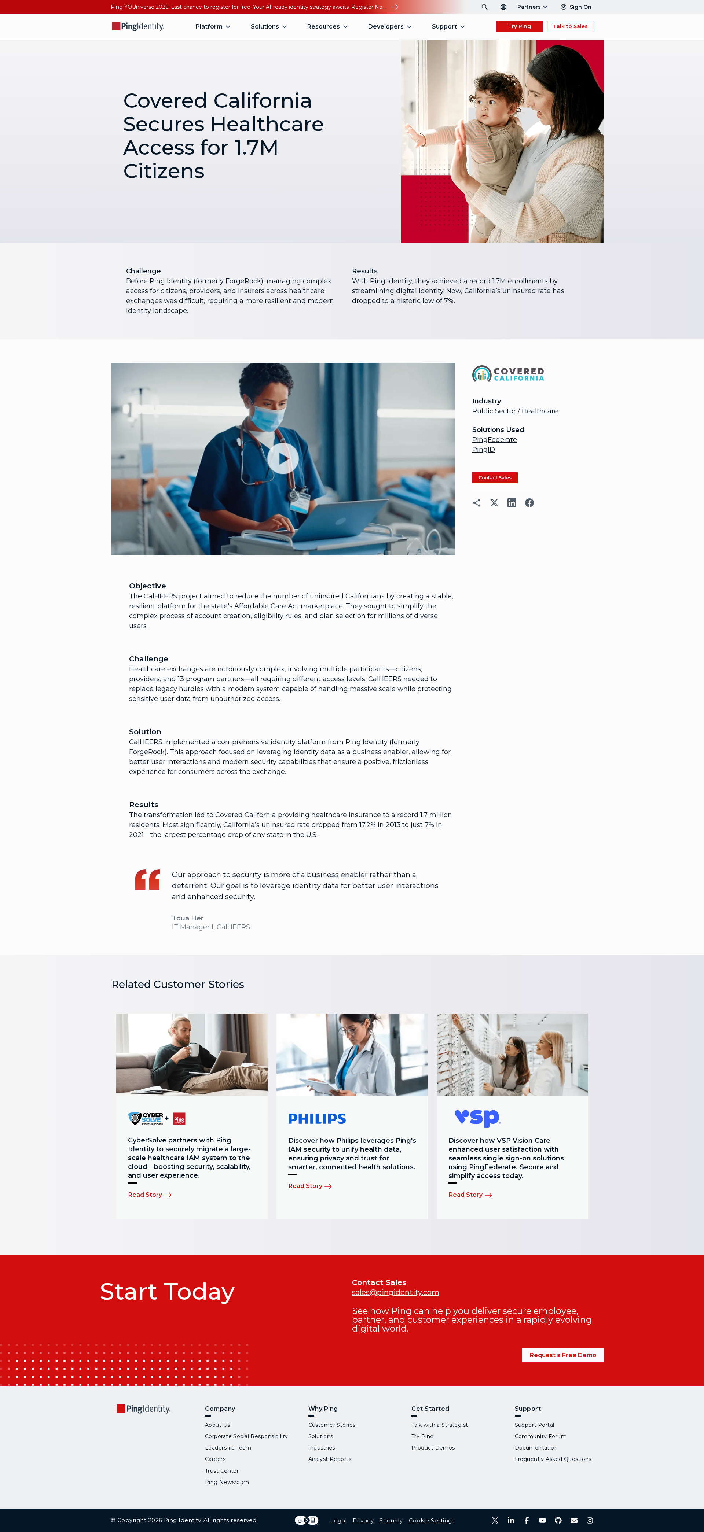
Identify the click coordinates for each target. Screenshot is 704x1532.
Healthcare (540, 411)
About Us (217, 1425)
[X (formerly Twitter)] (495, 1520)
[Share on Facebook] (529, 502)
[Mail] (574, 1520)
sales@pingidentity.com (395, 1292)
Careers (215, 1459)
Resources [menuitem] (323, 26)
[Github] (558, 1520)
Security (391, 1520)
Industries (321, 1447)
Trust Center (222, 1471)
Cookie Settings (432, 1520)
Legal (338, 1520)
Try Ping (519, 26)
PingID (483, 450)
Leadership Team (228, 1447)
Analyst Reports (330, 1459)
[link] (495, 477)
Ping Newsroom (227, 1482)
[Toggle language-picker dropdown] (503, 7)
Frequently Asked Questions (553, 1459)
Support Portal (534, 1425)
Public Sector (494, 411)
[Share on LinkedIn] (511, 502)
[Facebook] (526, 1520)
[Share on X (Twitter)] (494, 502)
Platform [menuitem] (209, 26)
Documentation (536, 1447)
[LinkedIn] (510, 1520)
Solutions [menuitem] (265, 26)
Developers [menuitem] (386, 26)
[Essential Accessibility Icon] (307, 1520)
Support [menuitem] (444, 26)
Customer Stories (332, 1425)
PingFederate (494, 440)
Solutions (320, 1436)
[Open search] (484, 7)
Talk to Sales (570, 26)
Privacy (363, 1520)
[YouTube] (542, 1520)
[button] (283, 459)
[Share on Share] (476, 502)
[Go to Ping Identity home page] (138, 26)
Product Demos (433, 1447)
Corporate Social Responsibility (246, 1436)
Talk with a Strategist (439, 1425)
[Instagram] (589, 1520)
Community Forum (541, 1436)
